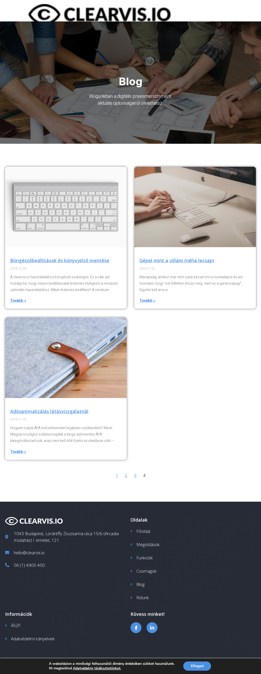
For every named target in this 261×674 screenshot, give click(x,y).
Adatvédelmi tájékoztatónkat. (97, 668)
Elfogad (197, 666)
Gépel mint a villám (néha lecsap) (176, 260)
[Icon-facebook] (135, 627)
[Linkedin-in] (152, 627)
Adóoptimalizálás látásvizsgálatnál (49, 411)
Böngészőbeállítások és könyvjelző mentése (59, 260)
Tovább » (18, 300)
